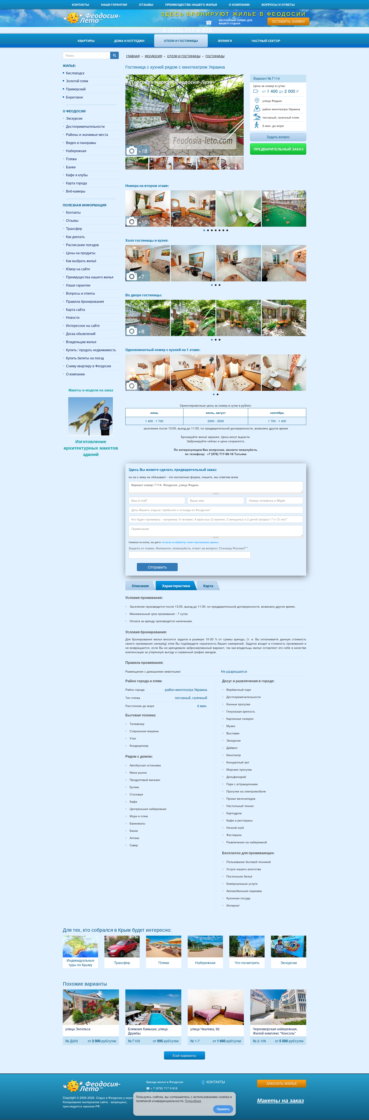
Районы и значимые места (87, 134)
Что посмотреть (247, 952)
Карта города (76, 183)
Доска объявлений (80, 333)
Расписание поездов (82, 244)
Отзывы (146, 4)
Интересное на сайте (83, 325)
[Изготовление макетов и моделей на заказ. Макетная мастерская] (90, 415)
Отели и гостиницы (181, 40)
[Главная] (91, 18)
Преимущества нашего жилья (191, 4)
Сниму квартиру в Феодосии (88, 365)
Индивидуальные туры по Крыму (80, 952)
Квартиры (86, 40)
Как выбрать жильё (81, 260)
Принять (223, 1109)
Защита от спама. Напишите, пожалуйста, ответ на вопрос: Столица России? (188, 548)
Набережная (76, 150)
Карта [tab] (208, 585)
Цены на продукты (80, 252)
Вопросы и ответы (278, 4)
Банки (71, 167)
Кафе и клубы (77, 174)
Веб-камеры (75, 191)
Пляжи (71, 158)
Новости (72, 317)
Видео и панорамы (81, 142)
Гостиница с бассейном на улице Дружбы (153, 1017)
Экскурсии (74, 118)
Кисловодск (75, 73)
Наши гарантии (114, 4)
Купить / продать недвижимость (91, 349)
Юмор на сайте (78, 268)
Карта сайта (75, 309)
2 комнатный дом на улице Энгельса (91, 1017)
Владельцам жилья (81, 341)
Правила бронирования (85, 301)
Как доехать (75, 236)
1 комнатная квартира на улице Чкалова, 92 (216, 1017)
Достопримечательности (85, 126)
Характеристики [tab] (176, 585)
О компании (239, 4)
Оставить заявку (288, 21)
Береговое (74, 97)
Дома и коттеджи (129, 40)
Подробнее (193, 1101)
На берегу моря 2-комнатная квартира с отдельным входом (278, 1017)
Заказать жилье (281, 1083)
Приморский (76, 89)
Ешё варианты (184, 1055)
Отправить (157, 567)
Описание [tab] (140, 585)
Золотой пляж (77, 80)
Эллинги (225, 40)
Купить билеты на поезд (85, 358)
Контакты (80, 4)
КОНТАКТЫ (215, 1081)
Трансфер (74, 228)
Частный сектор (266, 40)
